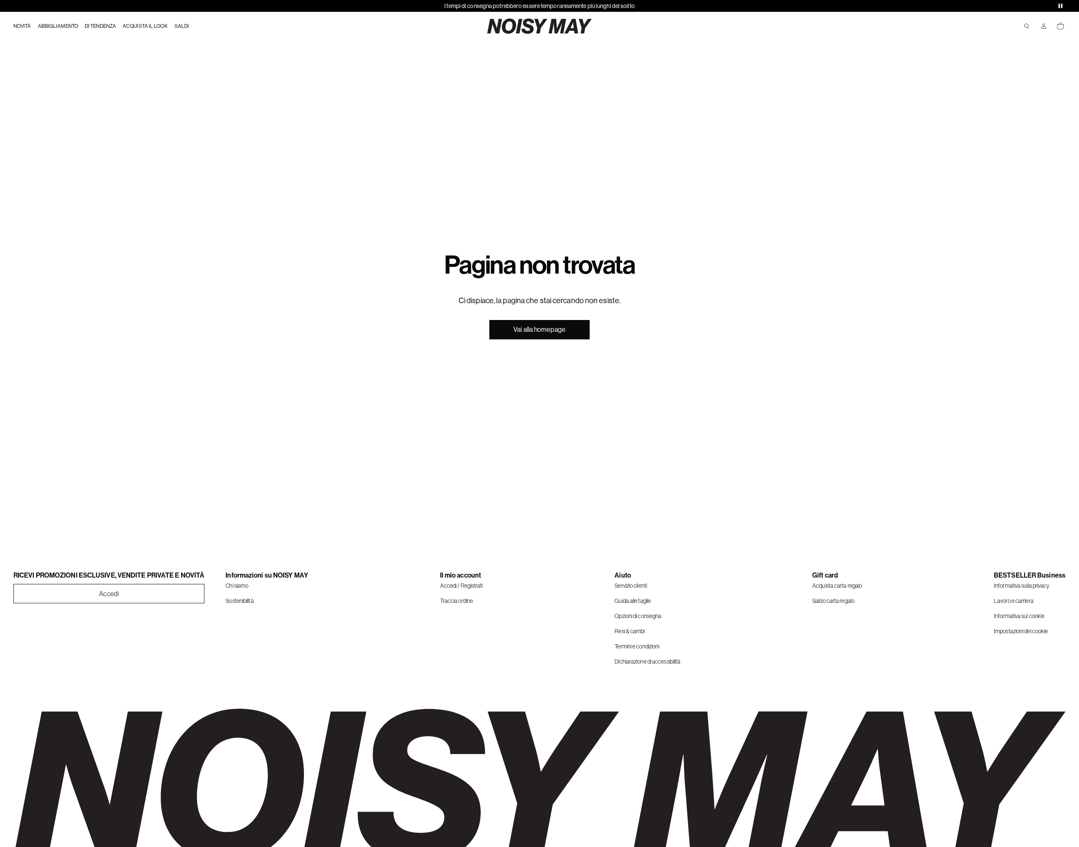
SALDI (181, 26)
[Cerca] (1027, 26)
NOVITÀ (22, 26)
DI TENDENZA (100, 26)
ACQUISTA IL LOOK (145, 26)
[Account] (1044, 26)
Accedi (109, 593)
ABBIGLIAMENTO (58, 26)
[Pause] (1060, 6)
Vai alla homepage (539, 329)
